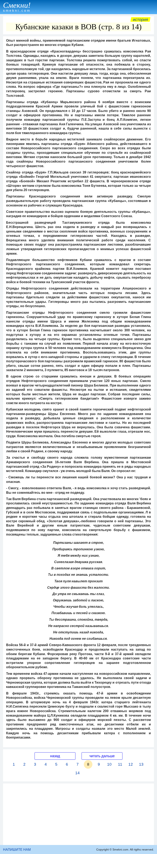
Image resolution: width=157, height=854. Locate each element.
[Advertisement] (78, 814)
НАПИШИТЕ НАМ (17, 849)
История (140, 19)
